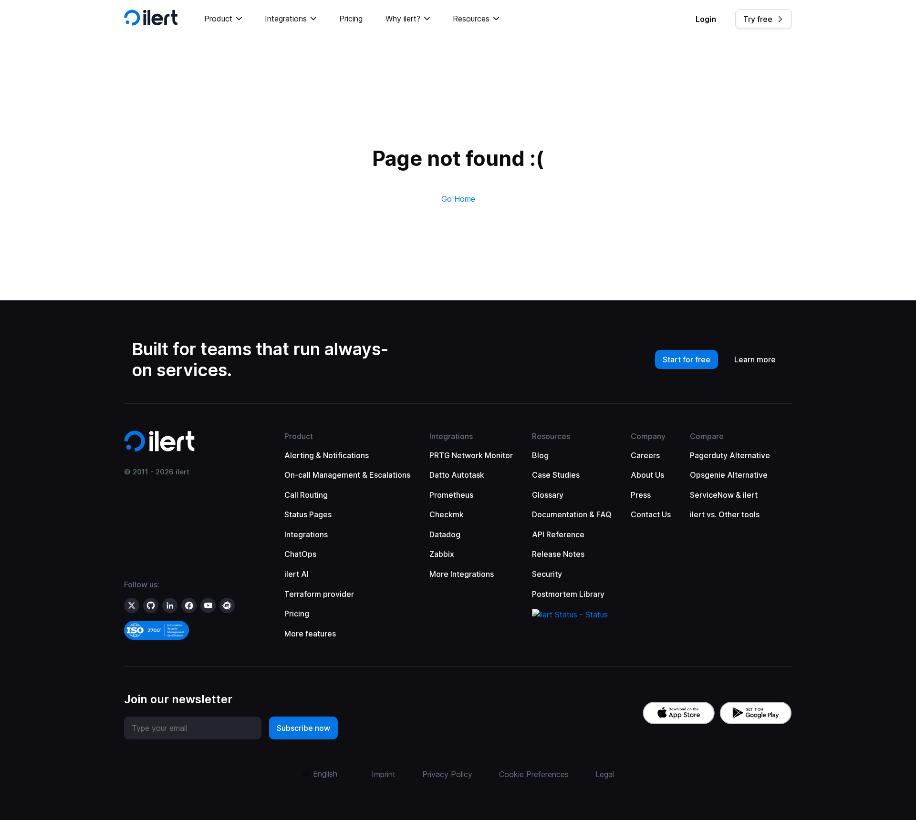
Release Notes (558, 554)
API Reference (558, 534)
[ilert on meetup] (227, 605)
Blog (540, 455)
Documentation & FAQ (572, 514)
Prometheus (451, 495)
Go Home (458, 199)
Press (641, 495)
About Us (647, 475)
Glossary (547, 495)
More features (310, 633)
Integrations (306, 534)
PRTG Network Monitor (471, 455)
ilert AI (296, 574)
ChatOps (300, 554)
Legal (604, 774)
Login (706, 19)
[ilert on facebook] (189, 605)
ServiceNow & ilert (724, 495)
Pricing (351, 18)
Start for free (686, 359)
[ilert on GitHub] (150, 605)
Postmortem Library (568, 594)
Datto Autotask (456, 475)
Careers (645, 455)
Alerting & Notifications (326, 455)
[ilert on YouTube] (208, 605)
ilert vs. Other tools (725, 514)
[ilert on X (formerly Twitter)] (131, 605)
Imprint (384, 774)
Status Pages (308, 514)
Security (547, 574)
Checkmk (446, 514)
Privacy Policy (447, 774)
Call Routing (306, 495)
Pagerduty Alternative (730, 455)
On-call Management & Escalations (347, 475)
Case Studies (556, 475)
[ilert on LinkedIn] (169, 605)
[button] (223, 19)
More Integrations (461, 574)
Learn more (755, 359)
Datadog (444, 534)
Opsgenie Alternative (729, 475)
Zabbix (441, 554)
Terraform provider (319, 594)
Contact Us (651, 514)
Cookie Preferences (534, 774)
